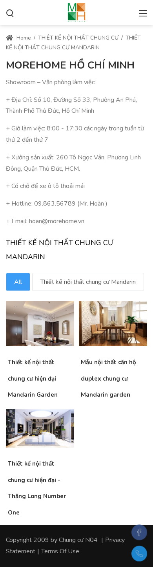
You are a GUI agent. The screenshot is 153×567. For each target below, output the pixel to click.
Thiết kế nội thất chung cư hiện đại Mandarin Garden (33, 378)
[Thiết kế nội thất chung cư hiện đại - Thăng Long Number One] (29, 436)
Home (23, 38)
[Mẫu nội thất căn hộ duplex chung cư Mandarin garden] (102, 331)
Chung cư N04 (78, 540)
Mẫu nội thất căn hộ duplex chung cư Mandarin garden (108, 378)
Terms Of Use (60, 551)
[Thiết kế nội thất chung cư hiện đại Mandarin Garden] (29, 331)
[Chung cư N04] (76, 11)
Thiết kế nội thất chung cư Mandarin (88, 282)
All (18, 282)
